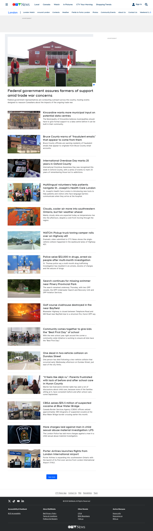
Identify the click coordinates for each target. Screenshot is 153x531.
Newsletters (87, 493)
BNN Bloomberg (84, 516)
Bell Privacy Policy (49, 513)
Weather (65, 12)
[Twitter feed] (9, 501)
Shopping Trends (103, 4)
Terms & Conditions (50, 516)
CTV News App (61, 493)
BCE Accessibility (14, 513)
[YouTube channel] (18, 501)
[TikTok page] (14, 501)
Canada (46, 4)
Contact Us (132, 12)
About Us (122, 12)
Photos (95, 12)
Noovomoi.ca (117, 516)
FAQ (79, 493)
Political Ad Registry (50, 519)
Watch (57, 4)
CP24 (80, 513)
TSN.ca (80, 519)
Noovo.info (117, 513)
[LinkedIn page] (23, 501)
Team (96, 493)
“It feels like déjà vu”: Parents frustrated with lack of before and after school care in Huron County (68, 380)
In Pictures (68, 4)
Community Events (108, 12)
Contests (56, 12)
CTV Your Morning (84, 4)
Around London (43, 12)
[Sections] (6, 4)
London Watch (29, 12)
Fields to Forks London (81, 12)
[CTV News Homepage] (21, 4)
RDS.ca (115, 519)
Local (36, 4)
